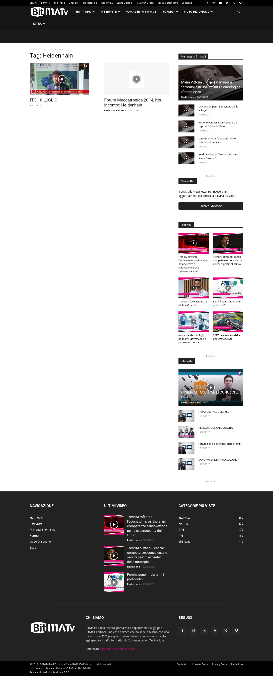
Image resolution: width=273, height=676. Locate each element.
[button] (238, 12)
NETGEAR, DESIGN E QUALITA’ (215, 427)
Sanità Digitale (124, 2)
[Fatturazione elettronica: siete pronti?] (186, 448)
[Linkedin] (220, 3)
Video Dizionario (197, 11)
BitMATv (45, 2)
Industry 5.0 (107, 2)
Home (33, 49)
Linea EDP (74, 2)
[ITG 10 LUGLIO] (62, 79)
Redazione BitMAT (115, 110)
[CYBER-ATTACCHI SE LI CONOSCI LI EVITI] (210, 387)
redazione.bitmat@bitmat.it (117, 649)
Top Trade (59, 2)
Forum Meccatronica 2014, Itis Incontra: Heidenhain (132, 102)
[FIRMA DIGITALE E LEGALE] (186, 416)
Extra (37, 23)
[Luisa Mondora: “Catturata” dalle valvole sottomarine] (186, 142)
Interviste (109, 11)
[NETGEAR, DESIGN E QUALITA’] (186, 432)
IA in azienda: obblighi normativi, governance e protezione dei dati (192, 339)
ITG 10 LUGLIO (43, 100)
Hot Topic (84, 11)
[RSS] (227, 3)
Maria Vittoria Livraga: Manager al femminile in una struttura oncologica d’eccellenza (210, 87)
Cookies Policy (200, 664)
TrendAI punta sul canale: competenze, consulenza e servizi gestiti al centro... (228, 260)
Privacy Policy (219, 664)
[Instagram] (214, 3)
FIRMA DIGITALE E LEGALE (213, 411)
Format (169, 11)
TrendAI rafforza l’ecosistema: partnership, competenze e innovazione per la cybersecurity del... (193, 264)
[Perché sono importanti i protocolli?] (228, 287)
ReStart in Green (145, 2)
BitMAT (33, 2)
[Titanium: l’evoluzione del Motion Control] (193, 287)
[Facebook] (207, 3)
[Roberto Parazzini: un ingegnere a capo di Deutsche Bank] (186, 126)
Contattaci (187, 2)
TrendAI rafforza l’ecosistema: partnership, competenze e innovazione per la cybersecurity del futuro (147, 526)
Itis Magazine (90, 2)
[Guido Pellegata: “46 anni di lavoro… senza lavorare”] (186, 158)
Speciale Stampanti (167, 2)
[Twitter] (234, 3)
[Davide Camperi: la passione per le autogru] (186, 110)
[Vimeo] (240, 3)
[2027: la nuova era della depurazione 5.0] (228, 321)
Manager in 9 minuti (141, 11)
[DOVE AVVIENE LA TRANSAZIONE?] (186, 464)
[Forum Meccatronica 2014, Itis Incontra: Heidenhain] (136, 79)
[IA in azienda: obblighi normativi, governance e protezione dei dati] (193, 321)
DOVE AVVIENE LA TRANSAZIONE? (218, 459)
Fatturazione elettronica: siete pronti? (219, 443)
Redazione (187, 96)
